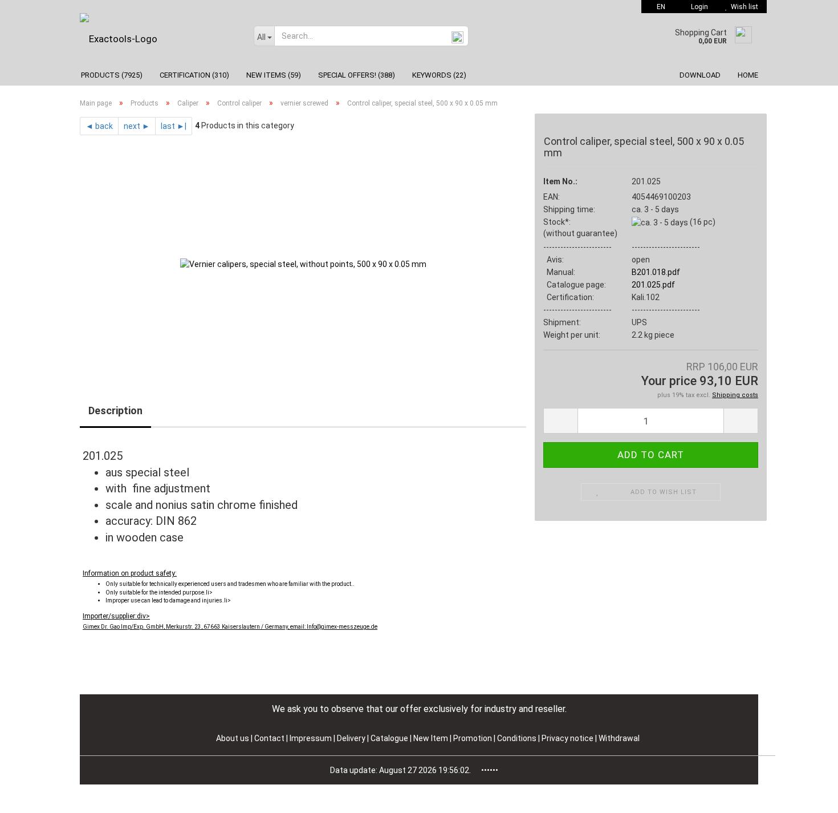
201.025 (646, 181)
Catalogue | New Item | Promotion (431, 738)
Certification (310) (194, 75)
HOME (748, 75)
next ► (137, 126)
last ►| (173, 126)
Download (700, 75)
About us (232, 738)
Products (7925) (112, 75)
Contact (269, 738)
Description (115, 410)
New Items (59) (273, 75)
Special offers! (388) (356, 75)
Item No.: (560, 181)
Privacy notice (568, 738)
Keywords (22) (439, 75)
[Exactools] (158, 38)
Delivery (352, 738)
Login (698, 7)
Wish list (742, 7)
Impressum (311, 738)
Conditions (517, 738)
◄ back (99, 126)
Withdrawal (619, 738)
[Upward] (807, 796)
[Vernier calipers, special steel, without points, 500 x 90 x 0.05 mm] (303, 263)
